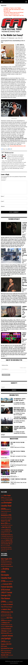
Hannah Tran (5, 521)
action (2, 495)
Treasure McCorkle (7, 650)
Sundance (9, 540)
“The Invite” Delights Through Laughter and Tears (14, 15)
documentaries (4, 513)
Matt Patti (6, 527)
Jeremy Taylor (8, 614)
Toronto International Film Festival (7, 648)
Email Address (5, 369)
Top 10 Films (5, 545)
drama (3, 517)
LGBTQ (8, 525)
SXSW (3, 543)
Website (3, 206)
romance (8, 536)
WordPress (16, 663)
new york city (7, 532)
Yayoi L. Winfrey (5, 656)
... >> (22, 246)
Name (2, 196)
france (3, 518)
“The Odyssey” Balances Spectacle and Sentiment (13, 12)
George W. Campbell (8, 518)
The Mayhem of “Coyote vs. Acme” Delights (12, 8)
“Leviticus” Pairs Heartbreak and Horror (12, 14)
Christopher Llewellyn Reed (6, 505)
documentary (6, 515)
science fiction (6, 538)
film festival (8, 517)
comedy (8, 509)
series (11, 538)
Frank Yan (7, 602)
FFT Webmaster (8, 153)
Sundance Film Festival (6, 542)
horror (4, 523)
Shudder (3, 540)
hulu (9, 523)
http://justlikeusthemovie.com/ (18, 146)
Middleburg (3, 529)
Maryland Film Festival (6, 615)
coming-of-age (4, 511)
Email (2, 201)
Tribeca (3, 549)
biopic (4, 500)
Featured (7, 584)
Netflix (7, 531)
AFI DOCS (4, 561)
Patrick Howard (5, 534)
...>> (7, 449)
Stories (7, 642)
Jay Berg (3, 614)
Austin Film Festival (8, 562)
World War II (5, 550)
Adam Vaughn (6, 559)
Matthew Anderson (3, 618)
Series (6, 633)
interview (3, 525)
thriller (7, 544)
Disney (9, 511)
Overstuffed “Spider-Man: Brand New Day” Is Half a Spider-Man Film (14, 10)
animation (7, 498)
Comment (3, 179)
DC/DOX (7, 581)
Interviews (8, 612)
